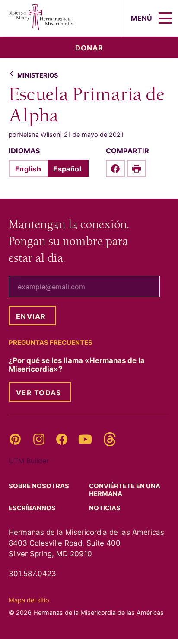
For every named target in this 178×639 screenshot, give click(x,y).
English (28, 168)
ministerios (37, 75)
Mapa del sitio (29, 600)
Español (67, 168)
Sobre (39, 486)
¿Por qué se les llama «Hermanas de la (77, 364)
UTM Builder (29, 460)
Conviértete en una (124, 490)
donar (89, 47)
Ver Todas (38, 392)
